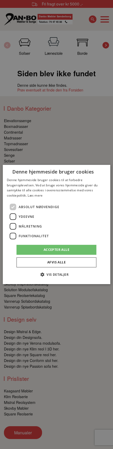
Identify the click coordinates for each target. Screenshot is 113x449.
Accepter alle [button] (56, 249)
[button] (56, 274)
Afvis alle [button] (56, 262)
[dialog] (56, 224)
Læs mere (35, 195)
